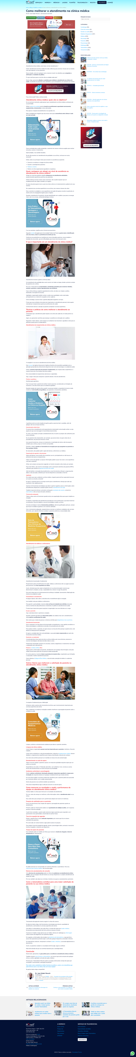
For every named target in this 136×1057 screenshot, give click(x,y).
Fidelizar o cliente (32, 167)
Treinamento (84, 50)
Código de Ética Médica (40, 658)
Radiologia (83, 45)
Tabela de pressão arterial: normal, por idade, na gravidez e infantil (97, 58)
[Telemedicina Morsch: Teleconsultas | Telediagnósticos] (30, 2)
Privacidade (74, 1052)
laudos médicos (65, 928)
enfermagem (68, 933)
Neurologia (83, 38)
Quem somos (60, 1026)
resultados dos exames (59, 490)
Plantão (72, 2)
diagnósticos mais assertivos (64, 620)
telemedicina (29, 492)
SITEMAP (59, 1035)
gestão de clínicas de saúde (47, 468)
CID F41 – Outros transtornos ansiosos (96, 92)
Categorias (84, 24)
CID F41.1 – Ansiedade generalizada (95, 85)
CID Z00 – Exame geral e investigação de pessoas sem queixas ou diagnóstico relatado (97, 114)
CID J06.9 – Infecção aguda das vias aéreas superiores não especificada (97, 100)
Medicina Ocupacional (86, 34)
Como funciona (81, 1026)
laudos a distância (56, 941)
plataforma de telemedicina (56, 937)
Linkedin (41, 980)
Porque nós (60, 1029)
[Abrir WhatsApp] (132, 1053)
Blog (31, 7)
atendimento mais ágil (59, 487)
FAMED (47, 976)
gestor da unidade (35, 106)
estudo (32, 233)
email (38, 1034)
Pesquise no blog (86, 17)
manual (31, 365)
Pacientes (83, 41)
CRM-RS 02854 (30, 1039)
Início (27, 7)
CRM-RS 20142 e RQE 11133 (34, 1044)
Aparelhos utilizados (83, 1031)
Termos (80, 1052)
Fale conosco (60, 1033)
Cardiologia (84, 27)
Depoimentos (60, 1031)
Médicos (83, 36)
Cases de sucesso (85, 29)
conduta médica (35, 648)
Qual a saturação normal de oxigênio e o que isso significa (97, 107)
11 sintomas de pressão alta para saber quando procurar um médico (96, 79)
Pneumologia (84, 43)
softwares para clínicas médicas (34, 868)
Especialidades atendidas (84, 1029)
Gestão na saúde (38, 7)
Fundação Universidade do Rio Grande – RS (54, 977)
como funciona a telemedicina (42, 956)
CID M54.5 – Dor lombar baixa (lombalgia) (97, 71)
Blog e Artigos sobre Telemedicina (87, 1033)
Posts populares (85, 55)
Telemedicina (84, 47)
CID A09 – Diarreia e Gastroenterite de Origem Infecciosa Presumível (98, 65)
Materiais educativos (83, 1035)
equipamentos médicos (65, 753)
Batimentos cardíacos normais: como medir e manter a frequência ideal (97, 121)
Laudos (64, 2)
